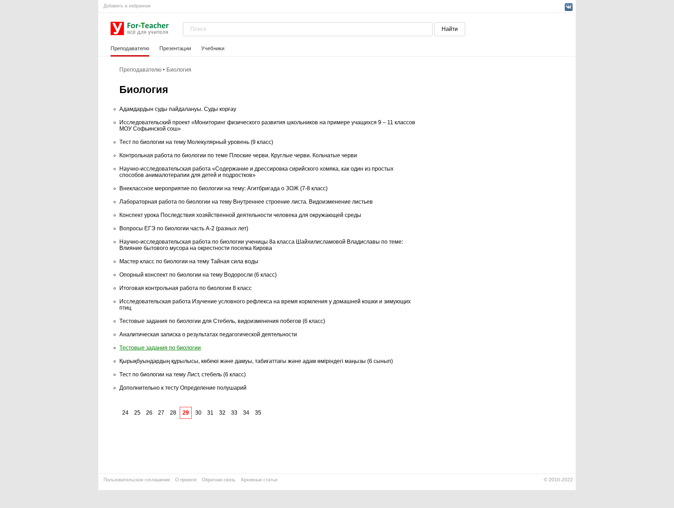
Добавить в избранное (127, 5)
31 (210, 413)
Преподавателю (130, 48)
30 (198, 413)
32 (222, 413)
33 (234, 413)
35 (258, 413)
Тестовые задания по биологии (160, 348)
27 (161, 413)
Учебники (212, 48)
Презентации (175, 48)
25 (137, 413)
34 (246, 413)
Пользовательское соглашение (137, 479)
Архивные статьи (259, 479)
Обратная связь (219, 479)
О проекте (186, 479)
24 (125, 413)
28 (173, 413)
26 (149, 413)
